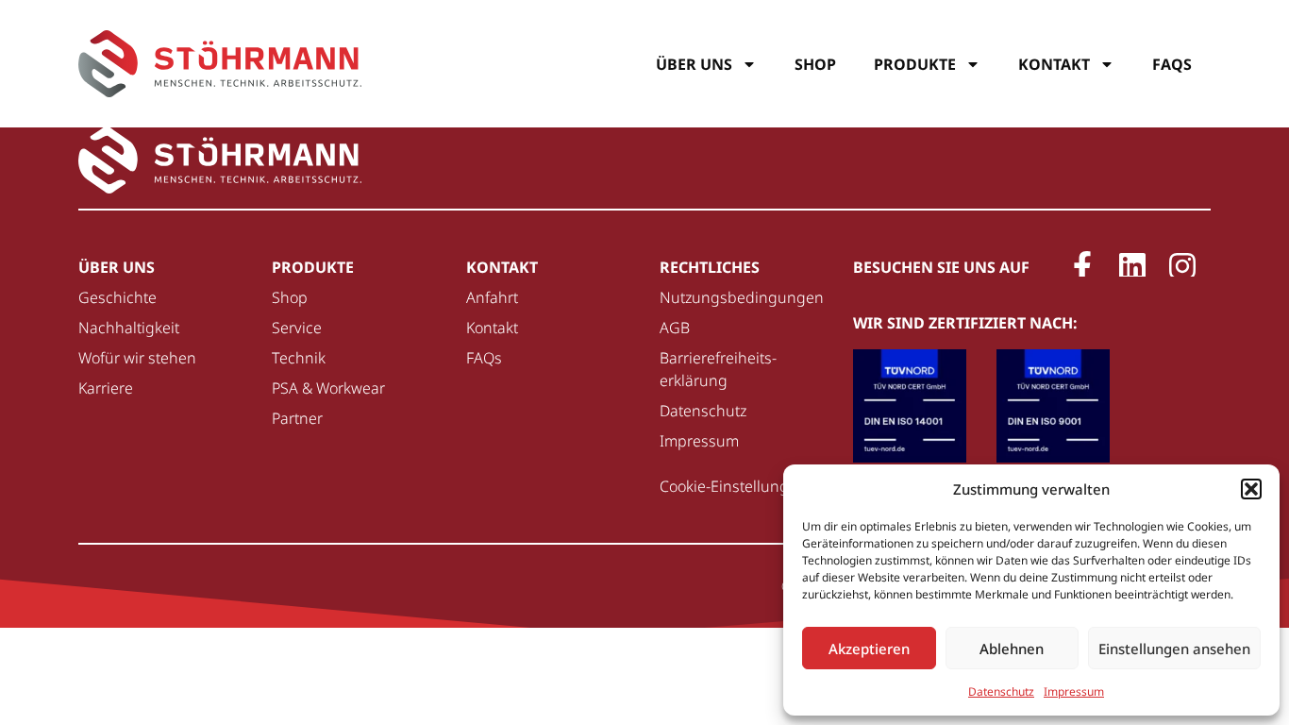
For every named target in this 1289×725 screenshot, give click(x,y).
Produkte (915, 64)
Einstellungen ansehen (1174, 648)
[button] (1251, 489)
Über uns (694, 64)
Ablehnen (1011, 648)
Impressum (1074, 691)
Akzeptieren (869, 648)
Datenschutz (1001, 691)
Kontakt (1054, 64)
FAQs (1172, 64)
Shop (815, 64)
